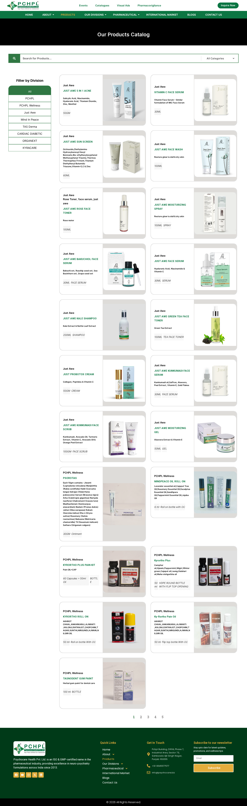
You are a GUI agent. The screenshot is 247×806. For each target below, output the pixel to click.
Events (83, 5)
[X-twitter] (34, 775)
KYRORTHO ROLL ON (75, 616)
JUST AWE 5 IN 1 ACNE (77, 90)
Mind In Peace (30, 119)
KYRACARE (30, 147)
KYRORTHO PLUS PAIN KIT (79, 565)
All (29, 91)
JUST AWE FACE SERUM (169, 261)
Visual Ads (123, 5)
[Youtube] (22, 775)
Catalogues (102, 5)
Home (29, 14)
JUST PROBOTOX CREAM (78, 374)
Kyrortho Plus (162, 560)
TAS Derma (30, 126)
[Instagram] (28, 775)
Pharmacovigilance (149, 5)
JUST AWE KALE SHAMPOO (80, 318)
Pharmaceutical (125, 14)
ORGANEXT (30, 140)
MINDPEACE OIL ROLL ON (169, 481)
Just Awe (30, 112)
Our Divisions (94, 14)
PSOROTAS (70, 478)
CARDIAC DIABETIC (29, 133)
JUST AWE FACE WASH (168, 149)
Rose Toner (70, 199)
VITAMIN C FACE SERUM (169, 92)
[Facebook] (16, 775)
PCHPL (29, 98)
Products (68, 14)
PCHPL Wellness (29, 105)
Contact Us (213, 14)
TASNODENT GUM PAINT (78, 678)
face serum (85, 199)
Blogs (191, 14)
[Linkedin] (41, 775)
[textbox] (81, 101)
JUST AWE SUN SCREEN (78, 141)
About (46, 14)
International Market (162, 14)
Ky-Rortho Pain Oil (165, 616)
